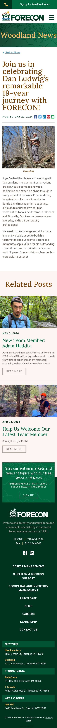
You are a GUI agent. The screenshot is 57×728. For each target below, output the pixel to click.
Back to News (12, 52)
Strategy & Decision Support (28, 576)
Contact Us (29, 629)
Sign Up (28, 495)
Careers (28, 613)
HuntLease (28, 598)
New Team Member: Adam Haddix (23, 343)
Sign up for (35, 4)
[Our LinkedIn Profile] (31, 552)
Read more (14, 371)
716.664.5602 (35, 539)
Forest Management (28, 566)
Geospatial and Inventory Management (28, 588)
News (29, 606)
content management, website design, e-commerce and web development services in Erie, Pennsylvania (28, 726)
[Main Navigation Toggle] (51, 17)
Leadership (28, 621)
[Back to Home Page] (23, 16)
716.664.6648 (33, 543)
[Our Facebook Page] (25, 552)
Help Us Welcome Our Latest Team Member (26, 431)
